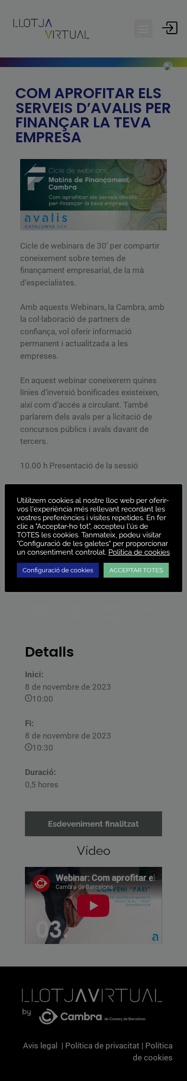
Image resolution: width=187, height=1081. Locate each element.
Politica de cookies (139, 552)
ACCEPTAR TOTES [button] (136, 570)
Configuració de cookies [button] (58, 570)
